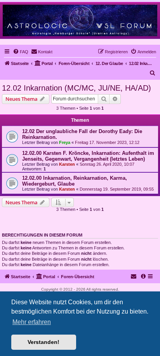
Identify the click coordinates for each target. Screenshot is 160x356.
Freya (64, 142)
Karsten (67, 164)
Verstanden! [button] (43, 342)
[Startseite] (80, 20)
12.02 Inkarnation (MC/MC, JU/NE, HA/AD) (76, 88)
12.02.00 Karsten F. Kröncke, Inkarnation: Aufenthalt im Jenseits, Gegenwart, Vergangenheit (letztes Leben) (88, 156)
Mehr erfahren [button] (31, 322)
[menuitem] (20, 51)
